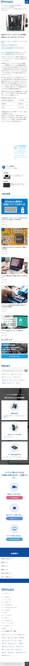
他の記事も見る (14, 356)
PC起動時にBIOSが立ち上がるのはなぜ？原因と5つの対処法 (14, 248)
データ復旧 (4, 612)
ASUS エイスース (13, 643)
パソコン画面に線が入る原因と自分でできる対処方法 (14, 276)
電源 (5, 383)
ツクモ (5, 643)
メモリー (23, 380)
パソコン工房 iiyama (17, 649)
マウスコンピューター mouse (10, 640)
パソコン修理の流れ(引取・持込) (9, 607)
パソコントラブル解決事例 (7, 7)
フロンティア (21, 646)
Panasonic (12, 652)
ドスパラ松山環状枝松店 (8, 47)
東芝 (22, 643)
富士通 (22, 637)
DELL (5, 637)
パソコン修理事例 (5, 597)
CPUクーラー (12, 383)
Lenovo (11, 637)
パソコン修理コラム (6, 602)
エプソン (13, 646)
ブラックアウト (20, 47)
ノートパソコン (14, 380)
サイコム (6, 646)
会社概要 (3, 628)
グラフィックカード (8, 377)
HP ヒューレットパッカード (10, 634)
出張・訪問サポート (6, 618)
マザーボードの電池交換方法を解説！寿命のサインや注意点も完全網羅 (14, 305)
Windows (5, 45)
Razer (5, 652)
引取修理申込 (20, 1)
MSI (21, 640)
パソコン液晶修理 (5, 610)
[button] (27, 2)
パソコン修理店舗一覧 (6, 620)
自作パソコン (14, 45)
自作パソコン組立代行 (6, 615)
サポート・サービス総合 (7, 623)
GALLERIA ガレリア (22, 652)
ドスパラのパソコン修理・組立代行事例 (10, 5)
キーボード (18, 377)
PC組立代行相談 (14, 539)
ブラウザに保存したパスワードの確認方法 (12, 330)
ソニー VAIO (6, 649)
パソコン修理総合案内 (6, 605)
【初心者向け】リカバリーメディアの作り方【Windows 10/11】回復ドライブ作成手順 (14, 218)
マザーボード (7, 374)
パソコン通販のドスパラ (7, 625)
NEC (17, 637)
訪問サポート (23, 1)
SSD (19, 383)
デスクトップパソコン (18, 374)
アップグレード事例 (6, 599)
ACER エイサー (7, 655)
